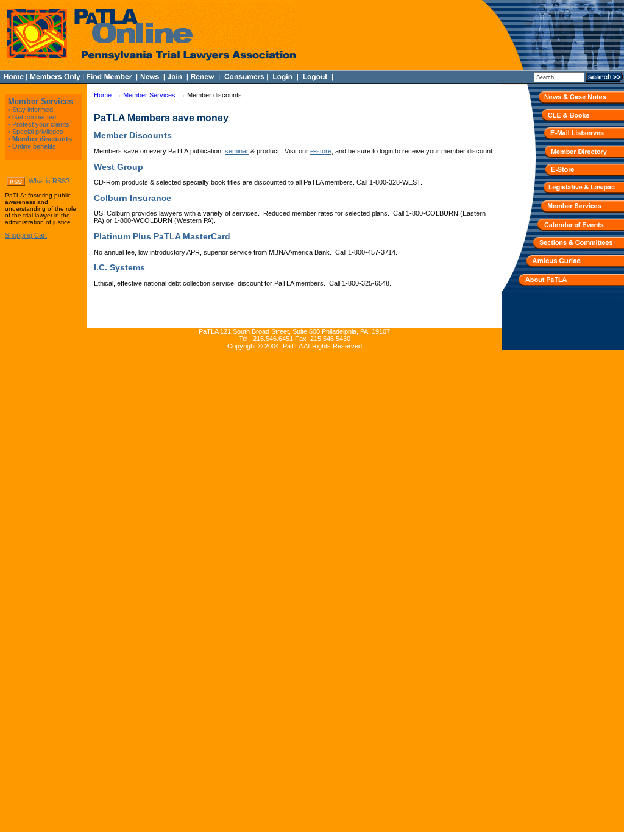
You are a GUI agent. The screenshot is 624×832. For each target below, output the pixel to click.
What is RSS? (49, 181)
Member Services (40, 101)
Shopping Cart (26, 235)
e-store (321, 151)
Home (103, 95)
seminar (237, 151)
